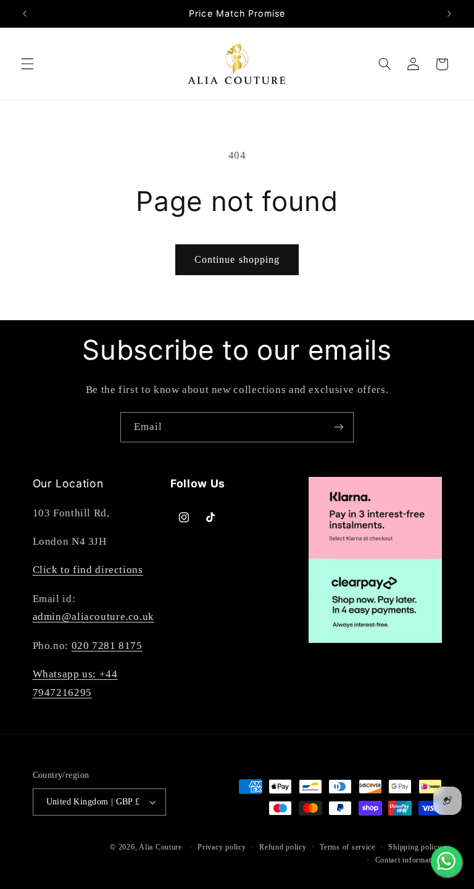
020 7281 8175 (107, 645)
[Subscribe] (339, 427)
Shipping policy (414, 847)
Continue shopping (237, 259)
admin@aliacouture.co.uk (94, 616)
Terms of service (347, 847)
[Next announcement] (449, 13)
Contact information (408, 860)
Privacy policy (222, 847)
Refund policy (283, 847)
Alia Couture (160, 847)
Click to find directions (88, 570)
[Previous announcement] (24, 13)
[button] (27, 64)
